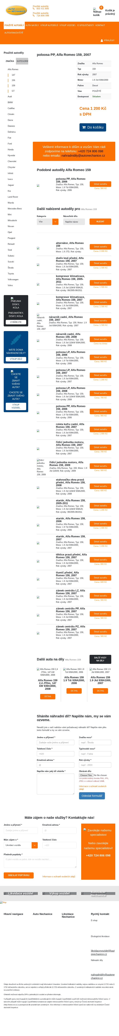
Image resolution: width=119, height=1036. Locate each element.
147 (13, 75)
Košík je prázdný (108, 10)
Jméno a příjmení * (46, 737)
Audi (10, 96)
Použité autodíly (14, 25)
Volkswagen (13, 279)
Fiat (9, 138)
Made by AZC (71, 1024)
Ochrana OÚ (59, 1028)
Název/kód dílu (70, 216)
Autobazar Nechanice (45, 926)
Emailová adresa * (45, 760)
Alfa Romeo (13, 69)
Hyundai (11, 155)
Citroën (11, 114)
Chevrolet (12, 161)
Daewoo (11, 126)
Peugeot (11, 238)
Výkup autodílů (49, 25)
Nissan (11, 226)
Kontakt (100, 25)
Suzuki (11, 262)
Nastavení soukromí (102, 1024)
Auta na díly (32, 25)
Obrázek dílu (85, 771)
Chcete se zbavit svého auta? (16, 400)
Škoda (10, 268)
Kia (9, 191)
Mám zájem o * (11, 840)
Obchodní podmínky (15, 951)
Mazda (11, 203)
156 (13, 80)
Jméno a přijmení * (13, 825)
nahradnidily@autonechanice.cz (83, 155)
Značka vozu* (85, 737)
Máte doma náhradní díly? (15, 354)
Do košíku (95, 127)
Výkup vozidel (68, 25)
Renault (11, 244)
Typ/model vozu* (87, 749)
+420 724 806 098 (98, 855)
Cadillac (11, 108)
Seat (10, 250)
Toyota (11, 273)
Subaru (11, 256)
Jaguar (11, 185)
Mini (9, 214)
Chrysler (11, 167)
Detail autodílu (100, 184)
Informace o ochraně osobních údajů (58, 876)
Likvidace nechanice (44, 920)
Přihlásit (109, 40)
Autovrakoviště (13, 33)
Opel (10, 232)
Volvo (10, 285)
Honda (10, 149)
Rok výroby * (85, 760)
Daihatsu (12, 132)
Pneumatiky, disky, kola (16, 317)
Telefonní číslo (49, 840)
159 (13, 85)
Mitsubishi (12, 220)
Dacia (10, 120)
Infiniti (10, 173)
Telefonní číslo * (44, 749)
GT (13, 91)
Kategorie (22, 61)
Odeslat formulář (92, 795)
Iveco (10, 179)
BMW (10, 102)
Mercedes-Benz (15, 208)
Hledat (100, 221)
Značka (10, 61)
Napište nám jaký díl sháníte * (51, 771)
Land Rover (13, 197)
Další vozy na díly (100, 659)
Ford (10, 144)
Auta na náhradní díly (15, 926)
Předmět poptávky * (13, 854)
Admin (84, 1024)
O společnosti (85, 25)
